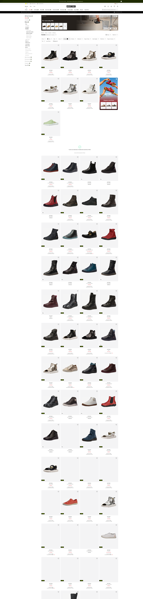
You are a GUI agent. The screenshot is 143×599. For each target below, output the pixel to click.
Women (26, 6)
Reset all (55, 41)
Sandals (50, 32)
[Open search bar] (102, 9)
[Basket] (117, 6)
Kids (34, 6)
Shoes (46, 32)
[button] (108, 35)
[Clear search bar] (117, 9)
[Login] (108, 6)
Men (31, 6)
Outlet (27, 3)
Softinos (54, 32)
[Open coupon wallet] (105, 6)
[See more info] (44, 16)
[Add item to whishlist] (58, 45)
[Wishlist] (114, 6)
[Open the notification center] (111, 6)
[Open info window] (121, 1)
